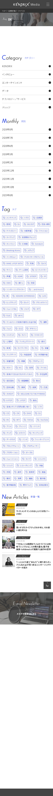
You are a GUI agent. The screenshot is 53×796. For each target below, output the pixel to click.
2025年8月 (7, 195)
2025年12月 (8, 170)
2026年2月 (7, 162)
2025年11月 (8, 178)
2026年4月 (7, 145)
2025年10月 (8, 187)
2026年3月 (7, 154)
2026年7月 (7, 137)
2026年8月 (7, 129)
